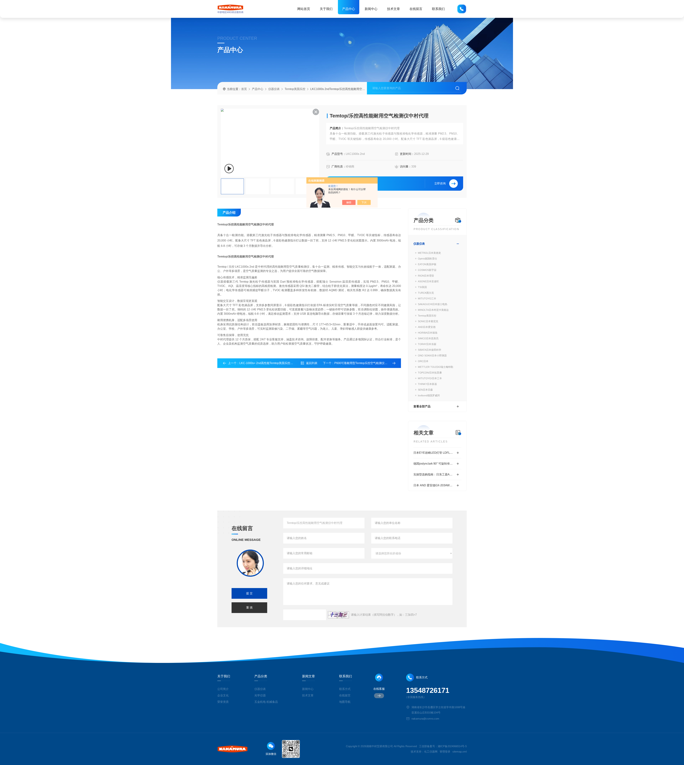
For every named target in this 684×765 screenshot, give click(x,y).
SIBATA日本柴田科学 (429, 349)
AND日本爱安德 (427, 327)
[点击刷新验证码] (338, 614)
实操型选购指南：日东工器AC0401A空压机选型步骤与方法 (437, 474)
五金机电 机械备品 (266, 701)
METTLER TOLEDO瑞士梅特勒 (435, 366)
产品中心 (348, 9)
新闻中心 (371, 9)
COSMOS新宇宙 (427, 270)
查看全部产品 (422, 406)
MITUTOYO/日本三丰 (430, 378)
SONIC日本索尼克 (428, 321)
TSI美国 (422, 287)
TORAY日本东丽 (427, 344)
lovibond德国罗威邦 (429, 395)
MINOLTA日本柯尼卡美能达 (433, 309)
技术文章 (393, 9)
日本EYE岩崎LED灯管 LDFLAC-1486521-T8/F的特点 (437, 452)
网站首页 (303, 9)
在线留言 (416, 9)
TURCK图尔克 (426, 292)
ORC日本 (423, 361)
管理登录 (445, 751)
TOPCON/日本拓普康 (430, 372)
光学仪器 (260, 695)
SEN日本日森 (425, 389)
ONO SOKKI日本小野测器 (432, 355)
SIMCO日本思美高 (428, 338)
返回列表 (311, 363)
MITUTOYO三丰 (427, 298)
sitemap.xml (459, 751)
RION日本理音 (426, 275)
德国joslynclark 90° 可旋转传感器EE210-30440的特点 (437, 463)
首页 (244, 89)
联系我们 (438, 9)
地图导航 (345, 701)
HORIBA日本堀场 (427, 332)
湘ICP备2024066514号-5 (452, 746)
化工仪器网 (430, 751)
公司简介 (223, 689)
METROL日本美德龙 (429, 252)
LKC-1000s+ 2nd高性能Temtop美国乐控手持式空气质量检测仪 (279, 363)
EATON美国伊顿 (427, 264)
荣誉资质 (223, 701)
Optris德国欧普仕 (427, 258)
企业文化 (223, 695)
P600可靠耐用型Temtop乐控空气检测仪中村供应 (365, 363)
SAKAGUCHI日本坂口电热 (432, 304)
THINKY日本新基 (427, 384)
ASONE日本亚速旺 (428, 281)
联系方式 (345, 689)
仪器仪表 (274, 89)
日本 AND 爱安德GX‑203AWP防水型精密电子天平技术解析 (437, 485)
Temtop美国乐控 (295, 89)
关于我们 (326, 9)
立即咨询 (440, 183)
